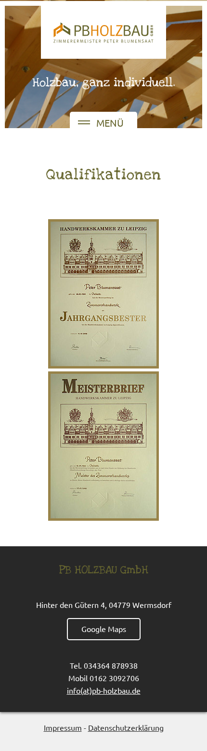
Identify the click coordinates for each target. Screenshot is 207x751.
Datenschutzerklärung (126, 727)
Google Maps (103, 628)
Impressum (63, 727)
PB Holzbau (103, 32)
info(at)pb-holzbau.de (104, 690)
